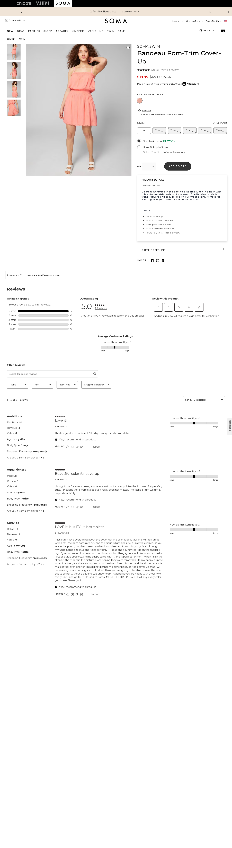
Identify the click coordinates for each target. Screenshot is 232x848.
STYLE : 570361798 (151, 185)
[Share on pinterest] (163, 260)
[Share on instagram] (157, 260)
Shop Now (127, 12)
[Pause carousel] (228, 12)
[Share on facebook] (152, 260)
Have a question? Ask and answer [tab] (43, 275)
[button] (223, 30)
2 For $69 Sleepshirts (103, 11)
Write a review (170, 69)
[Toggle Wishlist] (128, 48)
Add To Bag (178, 166)
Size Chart (222, 123)
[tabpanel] (116, 442)
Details (167, 77)
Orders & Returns (194, 21)
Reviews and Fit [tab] (14, 275)
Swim (22, 39)
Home (11, 39)
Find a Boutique (213, 21)
